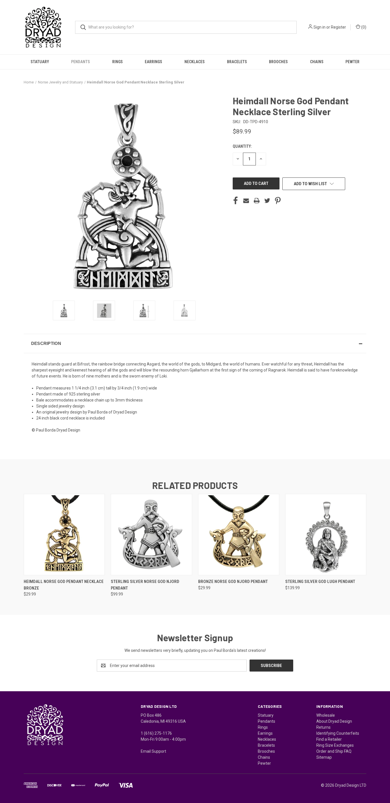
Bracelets (237, 61)
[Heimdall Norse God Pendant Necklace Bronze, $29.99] (64, 534)
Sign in (319, 27)
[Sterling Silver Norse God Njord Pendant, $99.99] (151, 534)
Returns (323, 727)
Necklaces (194, 61)
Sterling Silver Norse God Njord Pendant (145, 585)
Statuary (40, 61)
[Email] (246, 201)
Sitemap (324, 757)
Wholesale (325, 715)
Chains (316, 61)
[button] (195, 343)
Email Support (153, 751)
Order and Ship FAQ (333, 751)
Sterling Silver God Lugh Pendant (320, 581)
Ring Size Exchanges (335, 745)
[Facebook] (235, 201)
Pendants (80, 61)
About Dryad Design (334, 721)
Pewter (352, 61)
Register (338, 27)
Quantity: (242, 146)
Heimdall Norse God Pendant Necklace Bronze (64, 585)
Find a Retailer (329, 739)
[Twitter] (267, 201)
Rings (117, 61)
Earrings (153, 61)
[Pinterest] (278, 201)
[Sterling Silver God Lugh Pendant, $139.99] (325, 534)
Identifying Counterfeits (337, 733)
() (363, 27)
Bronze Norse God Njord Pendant (233, 581)
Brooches (278, 61)
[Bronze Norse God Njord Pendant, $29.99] (238, 534)
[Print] (257, 201)
